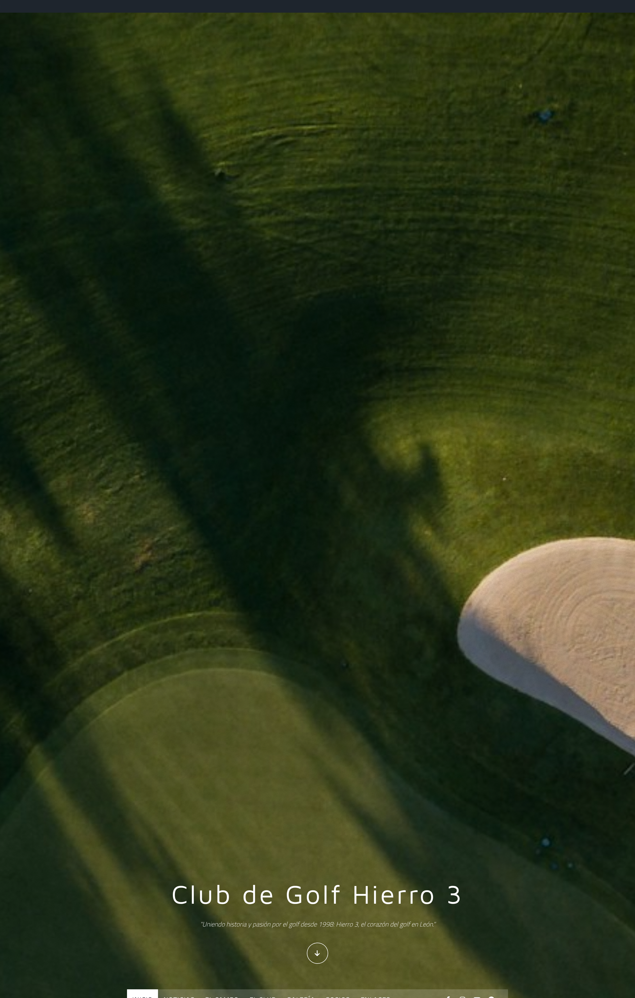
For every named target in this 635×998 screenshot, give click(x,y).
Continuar (317, 953)
